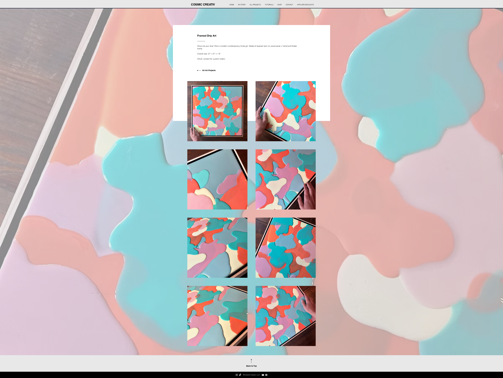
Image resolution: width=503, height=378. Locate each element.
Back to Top (251, 366)
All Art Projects (209, 70)
